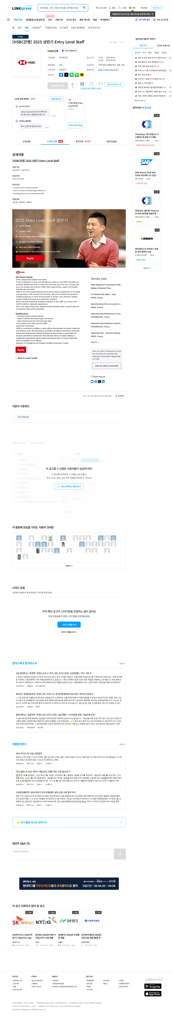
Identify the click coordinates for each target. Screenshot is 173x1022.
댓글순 (156, 52)
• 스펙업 (120, 980)
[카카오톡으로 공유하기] (82, 75)
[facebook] (61, 75)
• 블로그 (105, 983)
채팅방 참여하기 (56, 99)
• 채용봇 (88, 986)
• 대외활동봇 (90, 980)
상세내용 (26, 141)
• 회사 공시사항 (17, 989)
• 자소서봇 (89, 989)
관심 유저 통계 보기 (113, 84)
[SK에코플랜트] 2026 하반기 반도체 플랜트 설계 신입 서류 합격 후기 (46, 792)
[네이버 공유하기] (71, 75)
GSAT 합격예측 (78, 27)
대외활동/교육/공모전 (35, 19)
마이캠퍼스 (105, 19)
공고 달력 (103, 7)
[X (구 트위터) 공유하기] (66, 75)
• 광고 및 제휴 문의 (37, 980)
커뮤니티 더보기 (139, 100)
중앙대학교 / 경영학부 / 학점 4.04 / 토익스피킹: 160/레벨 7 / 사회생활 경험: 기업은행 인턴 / (56, 714)
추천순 (164, 52)
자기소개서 (71, 19)
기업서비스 (156, 7)
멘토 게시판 (84, 19)
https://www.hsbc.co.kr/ (108, 69)
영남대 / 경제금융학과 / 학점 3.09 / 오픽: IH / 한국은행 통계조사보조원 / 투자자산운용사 (54, 694)
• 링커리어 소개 (17, 980)
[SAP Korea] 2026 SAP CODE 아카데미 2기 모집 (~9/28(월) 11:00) (145, 174)
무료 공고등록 (162, 19)
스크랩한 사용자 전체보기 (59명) (90, 88)
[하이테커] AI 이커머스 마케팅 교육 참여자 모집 (146, 250)
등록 (120, 854)
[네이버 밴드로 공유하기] (77, 75)
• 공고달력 (106, 980)
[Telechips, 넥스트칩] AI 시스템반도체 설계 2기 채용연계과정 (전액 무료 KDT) (147, 136)
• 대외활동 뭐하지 (123, 983)
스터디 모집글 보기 (68, 632)
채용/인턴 (18, 19)
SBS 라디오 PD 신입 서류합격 (29, 753)
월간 (150, 52)
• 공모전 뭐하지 (123, 986)
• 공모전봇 (89, 983)
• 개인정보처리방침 (58, 983)
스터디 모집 (54, 141)
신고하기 (121, 396)
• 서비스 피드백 (36, 986)
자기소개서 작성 (75, 125)
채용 (27, 27)
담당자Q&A (112, 141)
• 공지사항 (15, 983)
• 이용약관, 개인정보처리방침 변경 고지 (64, 986)
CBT (50, 18)
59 (73, 87)
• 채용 (14, 986)
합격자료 (83, 141)
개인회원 (144, 7)
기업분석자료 (51, 27)
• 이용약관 (55, 980)
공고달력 (64, 27)
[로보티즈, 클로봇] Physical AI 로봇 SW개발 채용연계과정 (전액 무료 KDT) (147, 212)
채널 (95, 19)
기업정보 (36, 27)
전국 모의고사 (94, 27)
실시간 (137, 52)
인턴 (19, 27)
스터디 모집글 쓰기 (69, 624)
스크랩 (123, 7)
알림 (113, 7)
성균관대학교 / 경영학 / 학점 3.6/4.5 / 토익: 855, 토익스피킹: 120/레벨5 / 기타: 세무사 (53, 673)
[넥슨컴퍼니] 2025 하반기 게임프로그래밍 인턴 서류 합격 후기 (43, 771)
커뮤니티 (59, 19)
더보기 (68, 565)
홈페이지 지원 (57, 85)
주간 (144, 52)
